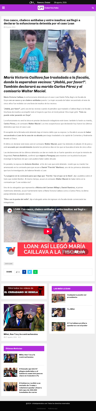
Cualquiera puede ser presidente (77, 296)
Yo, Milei (71, 309)
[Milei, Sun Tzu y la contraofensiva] (24, 317)
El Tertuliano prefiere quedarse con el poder (77, 324)
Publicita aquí (52, 408)
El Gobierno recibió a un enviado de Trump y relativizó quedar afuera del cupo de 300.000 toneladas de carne (30, 387)
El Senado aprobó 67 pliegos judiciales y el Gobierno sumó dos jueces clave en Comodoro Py (31, 372)
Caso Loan (8, 263)
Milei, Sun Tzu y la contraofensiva (21, 334)
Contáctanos (41, 408)
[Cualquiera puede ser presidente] (58, 298)
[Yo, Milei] (58, 312)
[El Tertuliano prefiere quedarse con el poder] (58, 326)
